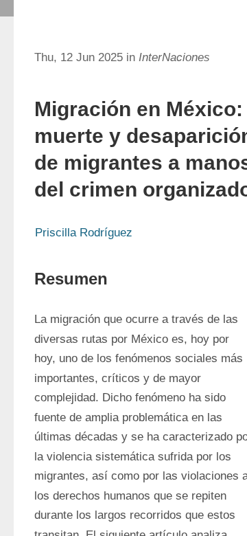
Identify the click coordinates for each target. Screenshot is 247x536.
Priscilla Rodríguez (83, 232)
